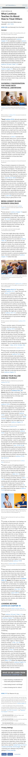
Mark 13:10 (8, 660)
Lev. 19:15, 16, (10, 710)
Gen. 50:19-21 (5, 458)
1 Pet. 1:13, (15, 642)
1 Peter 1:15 (14, 64)
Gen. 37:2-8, (17, 445)
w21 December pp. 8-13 (11, 5)
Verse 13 (7, 293)
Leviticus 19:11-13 (9, 276)
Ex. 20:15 (7, 219)
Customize (17, 754)
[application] (14, 8)
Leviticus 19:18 (5, 404)
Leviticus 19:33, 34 (13, 563)
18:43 (14, 178)
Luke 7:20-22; (8, 178)
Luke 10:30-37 (15, 593)
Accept (4, 754)
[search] (26, 2)
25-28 (22, 445)
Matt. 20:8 (22, 345)
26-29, (14, 710)
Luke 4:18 (8, 195)
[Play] (1, 7)
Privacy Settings (11, 750)
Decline (10, 754)
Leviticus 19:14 (4, 107)
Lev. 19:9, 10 (18, 589)
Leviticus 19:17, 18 (5, 382)
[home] (2, 2)
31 (16, 710)
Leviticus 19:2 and (6, 64)
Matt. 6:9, (15, 474)
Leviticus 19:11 (11, 291)
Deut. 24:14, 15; (15, 345)
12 (19, 474)
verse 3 (24, 41)
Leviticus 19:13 (22, 321)
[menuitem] (2, 2)
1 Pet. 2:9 (11, 649)
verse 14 (13, 136)
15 (19, 642)
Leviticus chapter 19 (6, 69)
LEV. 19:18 (10, 24)
